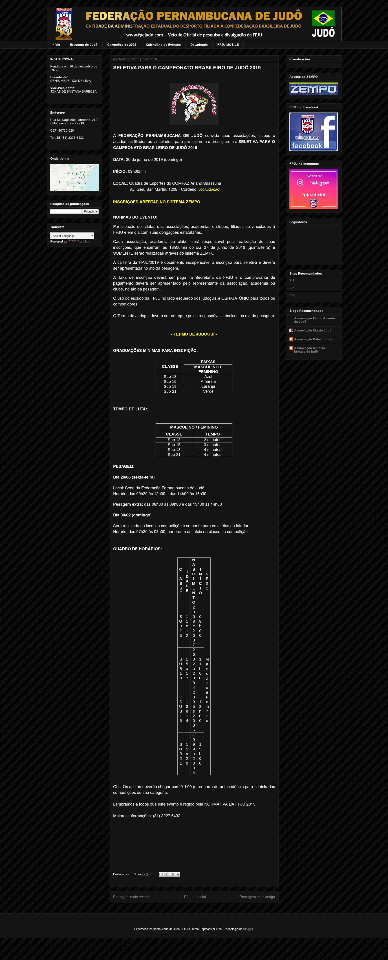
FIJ (291, 280)
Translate (83, 241)
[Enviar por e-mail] (161, 874)
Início (56, 44)
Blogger (248, 929)
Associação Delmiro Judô (313, 339)
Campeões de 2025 (121, 44)
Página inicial (195, 897)
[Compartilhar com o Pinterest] (178, 874)
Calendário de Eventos (163, 44)
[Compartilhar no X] (169, 874)
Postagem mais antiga (257, 897)
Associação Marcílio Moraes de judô (309, 349)
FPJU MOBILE (228, 44)
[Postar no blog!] (165, 874)
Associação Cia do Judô (313, 330)
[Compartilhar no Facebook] (174, 874)
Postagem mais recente (132, 897)
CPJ (292, 288)
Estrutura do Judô (84, 44)
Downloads (199, 44)
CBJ (292, 295)
